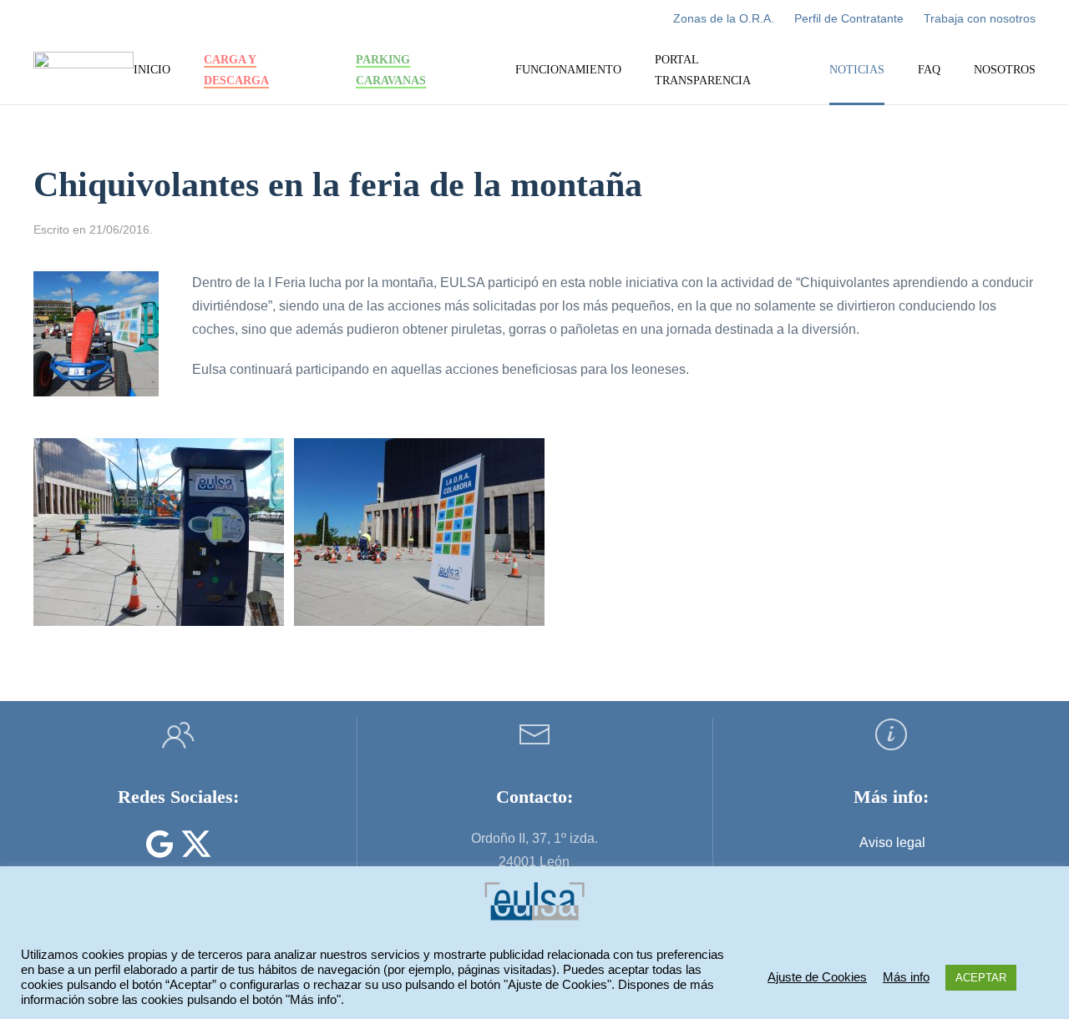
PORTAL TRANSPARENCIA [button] (703, 70)
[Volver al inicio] (83, 71)
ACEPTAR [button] (980, 977)
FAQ (929, 69)
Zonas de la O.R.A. (723, 18)
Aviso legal (892, 842)
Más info (906, 977)
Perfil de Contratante (849, 18)
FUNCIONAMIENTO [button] (568, 69)
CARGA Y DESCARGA (236, 70)
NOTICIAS (856, 69)
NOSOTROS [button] (1005, 69)
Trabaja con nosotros (980, 18)
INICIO (152, 69)
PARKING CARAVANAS (391, 70)
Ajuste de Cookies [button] (817, 977)
